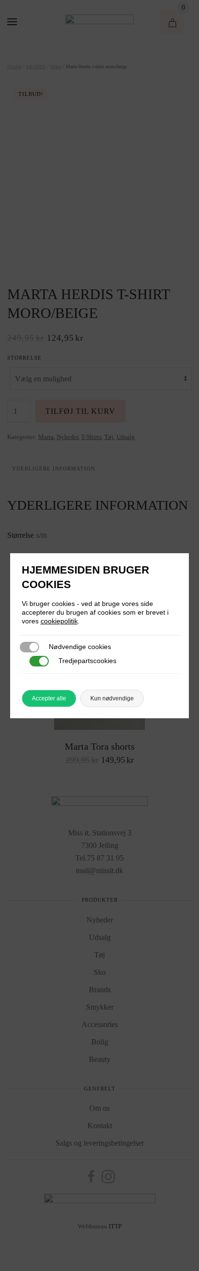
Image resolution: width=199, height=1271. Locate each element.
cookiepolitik (59, 621)
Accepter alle (49, 698)
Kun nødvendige (112, 698)
